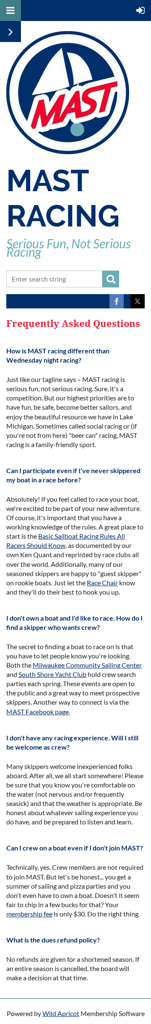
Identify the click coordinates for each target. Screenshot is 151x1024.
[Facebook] (116, 301)
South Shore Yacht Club (52, 674)
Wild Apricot (60, 1013)
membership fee (29, 914)
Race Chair (102, 583)
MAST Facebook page (37, 712)
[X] (137, 301)
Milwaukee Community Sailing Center (87, 665)
